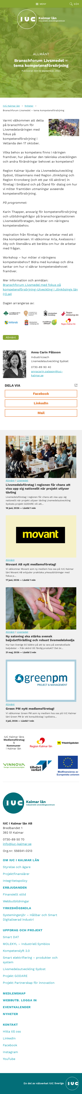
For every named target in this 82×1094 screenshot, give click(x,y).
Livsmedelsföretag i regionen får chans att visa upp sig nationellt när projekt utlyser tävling (41, 457)
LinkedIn (41, 403)
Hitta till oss (12, 1031)
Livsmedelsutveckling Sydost (24, 969)
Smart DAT (11, 937)
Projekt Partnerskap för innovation (29, 983)
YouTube (9, 1059)
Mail (41, 413)
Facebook (41, 394)
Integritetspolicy (15, 881)
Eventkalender (17, 1007)
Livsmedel (22, 480)
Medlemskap (14, 993)
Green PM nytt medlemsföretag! (41, 681)
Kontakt (10, 1024)
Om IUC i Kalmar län (21, 860)
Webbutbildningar (16, 901)
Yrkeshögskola (17, 908)
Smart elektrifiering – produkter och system (30, 960)
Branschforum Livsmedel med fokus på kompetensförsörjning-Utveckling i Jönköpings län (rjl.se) (40, 289)
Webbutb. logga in (20, 1000)
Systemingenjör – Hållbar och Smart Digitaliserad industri (30, 917)
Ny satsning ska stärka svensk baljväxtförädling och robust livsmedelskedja (41, 608)
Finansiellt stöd (14, 894)
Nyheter (29, 106)
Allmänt (41, 54)
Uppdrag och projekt (23, 930)
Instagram (10, 1052)
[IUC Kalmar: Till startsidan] (41, 19)
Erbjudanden (15, 887)
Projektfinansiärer (16, 874)
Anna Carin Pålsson (46, 352)
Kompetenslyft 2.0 (16, 951)
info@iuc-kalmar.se (17, 844)
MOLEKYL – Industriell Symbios (26, 944)
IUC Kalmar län (11, 106)
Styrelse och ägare (17, 867)
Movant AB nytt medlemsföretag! (41, 536)
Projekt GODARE (15, 976)
